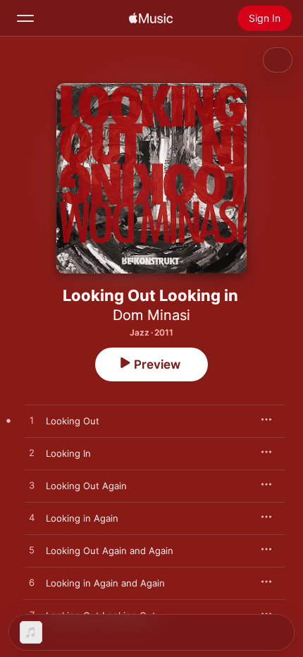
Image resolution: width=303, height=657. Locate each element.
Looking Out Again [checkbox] (86, 485)
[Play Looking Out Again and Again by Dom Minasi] (32, 550)
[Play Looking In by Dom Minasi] (32, 453)
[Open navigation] (25, 18)
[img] (151, 18)
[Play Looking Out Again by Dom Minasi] (32, 485)
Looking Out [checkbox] (72, 420)
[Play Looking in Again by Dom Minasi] (32, 518)
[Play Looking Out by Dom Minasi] (32, 421)
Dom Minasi (151, 315)
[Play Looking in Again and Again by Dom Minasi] (32, 583)
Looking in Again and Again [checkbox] (105, 583)
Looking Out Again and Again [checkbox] (109, 550)
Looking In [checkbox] (68, 453)
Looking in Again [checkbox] (82, 518)
